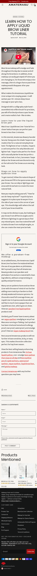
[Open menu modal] (2, 5)
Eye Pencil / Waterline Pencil (25, 482)
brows (15, 16)
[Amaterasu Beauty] (18, 4)
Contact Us (4, 514)
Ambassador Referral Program (27, 522)
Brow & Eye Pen (7, 481)
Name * (3, 409)
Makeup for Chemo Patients (26, 518)
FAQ (2, 508)
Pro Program (5, 530)
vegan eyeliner (10, 319)
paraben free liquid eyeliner (19, 309)
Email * (3, 418)
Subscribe (30, 551)
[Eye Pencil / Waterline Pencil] (26, 471)
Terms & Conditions (23, 532)
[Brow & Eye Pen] (9, 471)
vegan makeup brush (21, 331)
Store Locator (5, 524)
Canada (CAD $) (6, 568)
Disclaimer (21, 525)
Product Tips (5, 511)
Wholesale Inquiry (6, 521)
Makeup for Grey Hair (24, 515)
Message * (4, 426)
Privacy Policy (22, 529)
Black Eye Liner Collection (25, 511)
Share (5, 389)
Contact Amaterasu (9, 371)
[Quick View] (15, 477)
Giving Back (21, 508)
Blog (2, 527)
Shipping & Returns (7, 517)
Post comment (10, 446)
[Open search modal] (32, 5)
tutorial (21, 16)
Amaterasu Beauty (10, 566)
